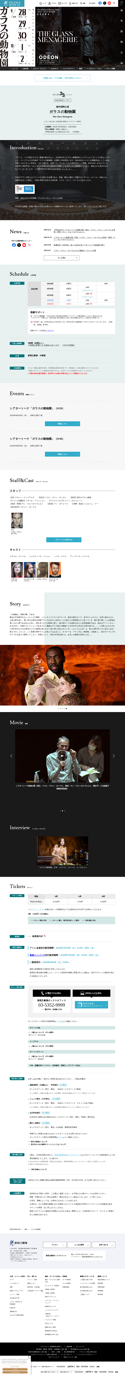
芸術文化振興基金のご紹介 (36, 1352)
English (93, 3)
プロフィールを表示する (63, 540)
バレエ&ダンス (14, 1283)
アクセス (54, 3)
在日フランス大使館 (28, 198)
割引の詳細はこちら (38, 1141)
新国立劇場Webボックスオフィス (67, 1155)
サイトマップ (80, 1346)
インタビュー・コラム (94, 68)
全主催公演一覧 (14, 1298)
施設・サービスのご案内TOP (52, 1281)
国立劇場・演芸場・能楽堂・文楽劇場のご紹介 (50, 1349)
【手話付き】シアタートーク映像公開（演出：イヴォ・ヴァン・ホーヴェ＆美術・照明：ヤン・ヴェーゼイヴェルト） (84, 231)
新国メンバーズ (37, 955)
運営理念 (100, 1294)
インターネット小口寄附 (87, 1283)
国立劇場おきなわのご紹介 (79, 1349)
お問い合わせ (103, 1245)
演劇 (11, 1287)
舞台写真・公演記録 (33, 1287)
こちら (93, 206)
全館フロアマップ (50, 1296)
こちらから (50, 330)
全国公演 (12, 1308)
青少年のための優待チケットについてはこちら (47, 1144)
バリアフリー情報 (50, 1320)
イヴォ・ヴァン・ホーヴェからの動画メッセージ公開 (75, 251)
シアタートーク (87, 290)
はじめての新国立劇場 (16, 1315)
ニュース (15, 68)
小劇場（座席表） (50, 1293)
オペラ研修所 (66, 1279)
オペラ (12, 1279)
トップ (44, 3)
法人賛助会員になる (86, 1290)
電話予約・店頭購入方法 (53, 1009)
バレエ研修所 (66, 1283)
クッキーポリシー (66, 1354)
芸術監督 (100, 1283)
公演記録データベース (34, 1290)
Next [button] (122, 675)
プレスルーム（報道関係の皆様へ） (52, 1346)
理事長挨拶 (101, 1287)
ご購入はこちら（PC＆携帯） (42, 1032)
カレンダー (64, 3)
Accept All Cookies (15, 1372)
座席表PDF (37, 936)
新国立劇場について (104, 1279)
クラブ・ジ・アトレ (37, 909)
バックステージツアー (52, 1310)
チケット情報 (110, 68)
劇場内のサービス (50, 1306)
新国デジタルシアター (16, 1290)
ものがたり (54, 68)
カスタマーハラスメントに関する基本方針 (44, 1354)
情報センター (31, 1283)
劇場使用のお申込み (51, 1331)
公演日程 (25, 68)
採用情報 (100, 1290)
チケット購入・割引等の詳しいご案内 (66, 920)
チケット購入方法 (40, 920)
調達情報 (69, 1346)
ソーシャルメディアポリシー (85, 1354)
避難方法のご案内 (50, 1327)
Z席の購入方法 (90, 920)
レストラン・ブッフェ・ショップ (52, 1301)
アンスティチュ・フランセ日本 (50, 198)
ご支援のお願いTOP (86, 1279)
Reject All (15, 1369)
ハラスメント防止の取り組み (88, 1352)
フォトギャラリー (69, 68)
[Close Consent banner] (29, 1357)
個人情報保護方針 (69, 1352)
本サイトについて (54, 1357)
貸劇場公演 (13, 1311)
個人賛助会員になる (86, 1287)
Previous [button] (3, 675)
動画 (80, 68)
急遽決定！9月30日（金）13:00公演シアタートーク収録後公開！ (79, 245)
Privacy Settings (15, 1366)
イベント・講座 (14, 1294)
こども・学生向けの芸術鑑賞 (16, 1303)
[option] (62, 37)
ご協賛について (85, 1294)
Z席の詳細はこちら (38, 1169)
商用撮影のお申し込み (52, 1334)
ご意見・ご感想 (55, 1352)
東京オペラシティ (69, 1357)
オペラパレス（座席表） (52, 1285)
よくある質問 (79, 1245)
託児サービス (49, 1323)
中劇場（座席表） (50, 1289)
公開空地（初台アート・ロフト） (52, 1315)
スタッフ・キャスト (39, 68)
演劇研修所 (65, 1287)
